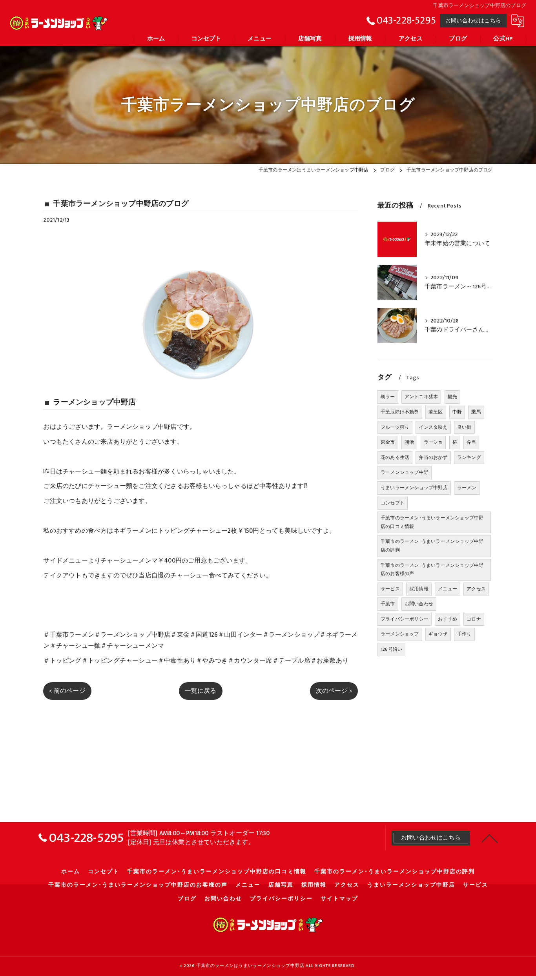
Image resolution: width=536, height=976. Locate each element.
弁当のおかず (433, 457)
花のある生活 (395, 457)
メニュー (447, 589)
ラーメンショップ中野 (404, 472)
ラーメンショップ (400, 634)
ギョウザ (438, 634)
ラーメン (466, 488)
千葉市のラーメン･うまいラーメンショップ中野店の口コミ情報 (432, 522)
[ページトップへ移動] (490, 838)
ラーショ (433, 442)
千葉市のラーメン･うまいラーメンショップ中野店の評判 (432, 545)
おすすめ (447, 619)
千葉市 (388, 604)
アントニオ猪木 (421, 397)
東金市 (388, 442)
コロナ (474, 619)
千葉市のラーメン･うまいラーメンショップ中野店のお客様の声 (432, 569)
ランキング (469, 457)
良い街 (464, 427)
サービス (390, 589)
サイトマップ (339, 898)
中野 (457, 412)
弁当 (471, 442)
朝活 (409, 442)
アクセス (476, 589)
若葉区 (435, 412)
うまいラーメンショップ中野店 (414, 488)
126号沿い (391, 649)
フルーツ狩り (395, 427)
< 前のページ (67, 691)
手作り (464, 634)
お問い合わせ (419, 604)
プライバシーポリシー (404, 619)
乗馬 (476, 412)
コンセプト (393, 503)
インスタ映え (433, 427)
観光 (452, 397)
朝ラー (388, 397)
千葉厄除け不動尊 (400, 412)
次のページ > (334, 691)
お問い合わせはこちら (473, 20)
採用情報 (418, 589)
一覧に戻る (201, 691)
